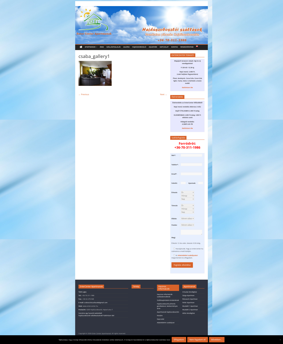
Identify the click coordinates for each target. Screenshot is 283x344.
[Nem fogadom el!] (280, 340)
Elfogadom (179, 339)
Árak (102, 47)
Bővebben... (216, 339)
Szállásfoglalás (113, 47)
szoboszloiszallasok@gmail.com (95, 302)
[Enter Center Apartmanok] (141, 7)
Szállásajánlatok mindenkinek (168, 300)
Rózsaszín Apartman (190, 299)
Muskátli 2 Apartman (190, 310)
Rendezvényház (186, 47)
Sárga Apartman (188, 295)
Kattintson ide (187, 87)
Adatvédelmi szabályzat (165, 323)
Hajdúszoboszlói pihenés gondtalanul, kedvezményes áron (167, 306)
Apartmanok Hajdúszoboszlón (168, 312)
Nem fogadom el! (197, 339)
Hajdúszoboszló (139, 47)
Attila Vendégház (188, 313)
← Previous (83, 94)
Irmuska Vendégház (189, 292)
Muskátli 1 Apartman (190, 306)
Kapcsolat (164, 47)
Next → (163, 94)
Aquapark (153, 47)
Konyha (174, 47)
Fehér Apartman (188, 302)
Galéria (126, 47)
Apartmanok (90, 47)
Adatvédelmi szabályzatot (188, 255)
